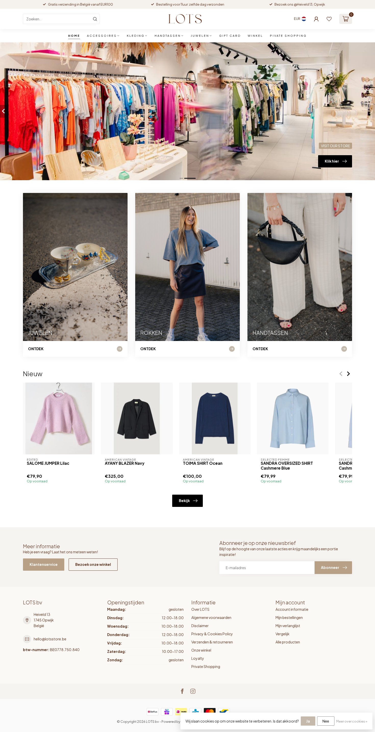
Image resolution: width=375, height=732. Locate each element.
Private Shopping (205, 666)
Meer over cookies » (351, 721)
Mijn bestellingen (289, 617)
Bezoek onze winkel (93, 564)
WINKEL (255, 35)
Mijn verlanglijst (288, 625)
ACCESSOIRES (102, 35)
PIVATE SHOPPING (288, 35)
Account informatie (292, 609)
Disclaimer (200, 625)
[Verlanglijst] (329, 19)
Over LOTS (200, 609)
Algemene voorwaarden (211, 617)
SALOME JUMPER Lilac (48, 463)
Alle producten (288, 642)
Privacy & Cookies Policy (212, 633)
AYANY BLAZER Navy (124, 463)
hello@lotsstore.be (50, 639)
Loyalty (197, 658)
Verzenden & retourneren (212, 642)
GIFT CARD (230, 35)
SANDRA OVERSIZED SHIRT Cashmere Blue (287, 465)
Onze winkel (201, 650)
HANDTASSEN (168, 35)
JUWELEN (200, 35)
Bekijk (184, 500)
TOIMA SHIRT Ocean (202, 463)
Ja (308, 721)
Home (74, 35)
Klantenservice (44, 564)
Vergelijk (283, 633)
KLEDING (136, 35)
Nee (325, 721)
